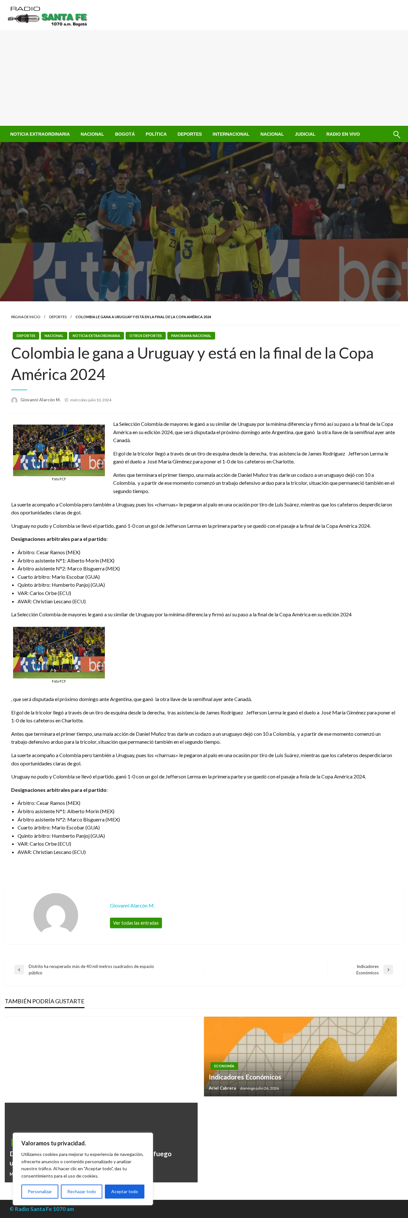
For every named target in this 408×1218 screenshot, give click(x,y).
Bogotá (125, 134)
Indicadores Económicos (245, 1077)
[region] (83, 1169)
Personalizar (40, 1191)
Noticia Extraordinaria (40, 134)
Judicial (305, 134)
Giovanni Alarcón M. (41, 399)
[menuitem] (40, 134)
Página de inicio (25, 317)
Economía (224, 1066)
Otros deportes (145, 335)
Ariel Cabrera (223, 1088)
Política (156, 134)
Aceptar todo (124, 1191)
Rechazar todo (81, 1191)
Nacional (92, 134)
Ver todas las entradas (136, 923)
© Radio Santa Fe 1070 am (42, 1209)
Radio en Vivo (343, 134)
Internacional (231, 134)
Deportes (190, 134)
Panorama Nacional (191, 335)
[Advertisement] (204, 78)
